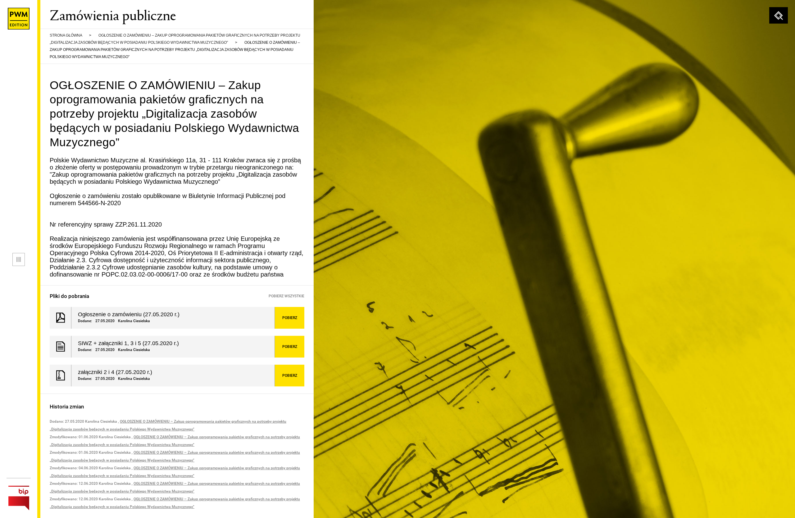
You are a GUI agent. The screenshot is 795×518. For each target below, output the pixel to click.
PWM (19, 18)
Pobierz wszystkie (286, 296)
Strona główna (66, 35)
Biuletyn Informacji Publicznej (18, 498)
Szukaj (778, 15)
